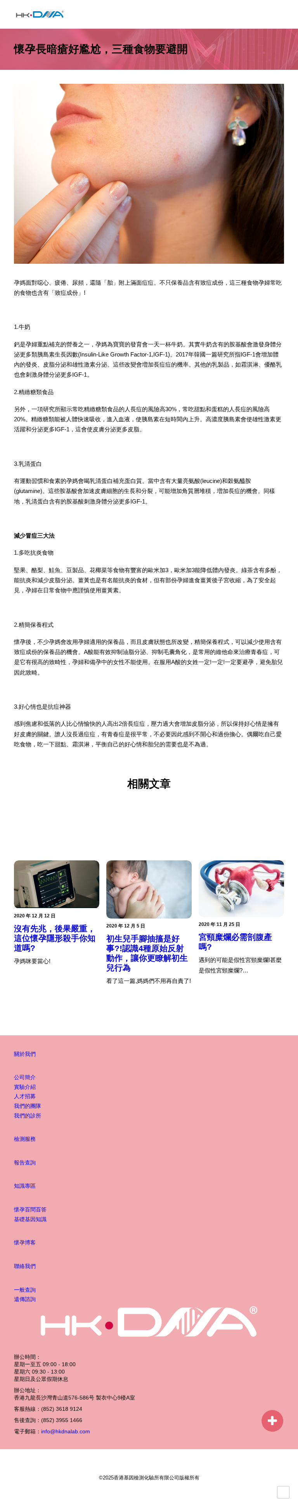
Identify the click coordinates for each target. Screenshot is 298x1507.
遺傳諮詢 (25, 1299)
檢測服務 (25, 1139)
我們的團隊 (27, 1106)
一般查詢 (25, 1290)
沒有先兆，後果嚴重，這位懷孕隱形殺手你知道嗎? (54, 938)
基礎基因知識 (30, 1219)
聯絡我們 (25, 1266)
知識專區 (25, 1186)
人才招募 (25, 1096)
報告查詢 (25, 1162)
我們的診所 (27, 1116)
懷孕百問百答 (30, 1209)
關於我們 (25, 1054)
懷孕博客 (25, 1242)
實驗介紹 (25, 1087)
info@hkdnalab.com (65, 1431)
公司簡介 (25, 1077)
